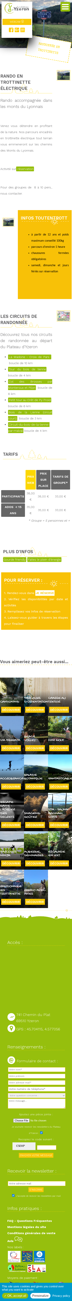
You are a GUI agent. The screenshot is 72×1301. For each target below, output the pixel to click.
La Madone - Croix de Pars (30, 357)
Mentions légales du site (26, 1227)
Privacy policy (61, 1295)
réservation (25, 169)
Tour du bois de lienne (27, 369)
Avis (10, 1241)
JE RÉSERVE (45, 593)
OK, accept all (16, 1295)
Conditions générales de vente (31, 1233)
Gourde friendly (15, 559)
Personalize (40, 1295)
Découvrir (11, 710)
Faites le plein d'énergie (44, 559)
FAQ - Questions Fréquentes (29, 1221)
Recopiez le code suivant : (36, 1139)
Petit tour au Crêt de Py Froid (30, 400)
